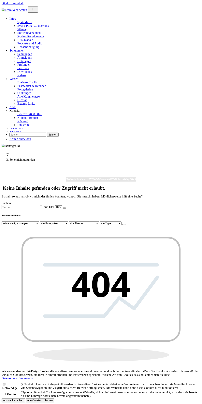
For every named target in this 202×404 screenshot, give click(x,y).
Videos (21, 75)
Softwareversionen (29, 32)
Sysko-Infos (24, 22)
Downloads (24, 71)
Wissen (13, 78)
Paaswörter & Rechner (31, 86)
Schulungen (16, 50)
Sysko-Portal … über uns (33, 25)
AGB (12, 107)
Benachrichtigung (28, 47)
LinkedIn (23, 124)
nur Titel (49, 207)
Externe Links (26, 103)
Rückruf (22, 121)
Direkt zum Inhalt (12, 3)
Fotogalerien (25, 89)
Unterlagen (24, 61)
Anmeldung (24, 57)
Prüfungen (23, 64)
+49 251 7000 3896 (29, 114)
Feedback (23, 68)
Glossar (22, 100)
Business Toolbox (28, 82)
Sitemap (22, 29)
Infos (12, 18)
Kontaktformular (27, 117)
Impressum (15, 131)
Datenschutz (16, 128)
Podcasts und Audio (29, 43)
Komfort (12, 394)
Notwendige (10, 388)
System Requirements (30, 36)
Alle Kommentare (28, 96)
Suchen (52, 134)
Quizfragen (24, 93)
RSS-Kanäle (25, 40)
